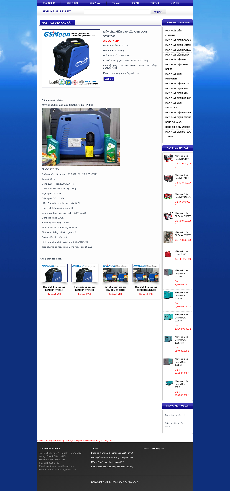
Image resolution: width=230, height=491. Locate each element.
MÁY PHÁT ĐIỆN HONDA (177, 55)
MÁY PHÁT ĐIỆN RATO (176, 93)
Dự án (135, 3)
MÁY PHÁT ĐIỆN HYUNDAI (178, 50)
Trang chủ (49, 3)
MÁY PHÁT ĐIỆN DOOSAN (178, 40)
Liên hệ (175, 3)
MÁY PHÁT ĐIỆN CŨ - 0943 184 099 (178, 134)
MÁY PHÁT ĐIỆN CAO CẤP (178, 98)
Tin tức (155, 3)
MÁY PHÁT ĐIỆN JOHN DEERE (176, 66)
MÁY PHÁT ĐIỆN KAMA (176, 88)
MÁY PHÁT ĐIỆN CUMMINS (173, 33)
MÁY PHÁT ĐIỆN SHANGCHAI (173, 105)
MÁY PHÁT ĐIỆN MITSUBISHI (173, 76)
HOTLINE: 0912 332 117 (57, 11)
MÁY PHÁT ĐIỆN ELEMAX (178, 45)
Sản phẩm (95, 3)
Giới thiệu (72, 3)
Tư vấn (116, 3)
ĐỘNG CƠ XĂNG (173, 122)
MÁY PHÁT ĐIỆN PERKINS (178, 117)
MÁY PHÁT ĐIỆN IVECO (177, 83)
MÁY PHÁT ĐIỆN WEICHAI (178, 112)
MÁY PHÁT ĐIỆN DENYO (177, 60)
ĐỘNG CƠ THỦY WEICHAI (178, 127)
